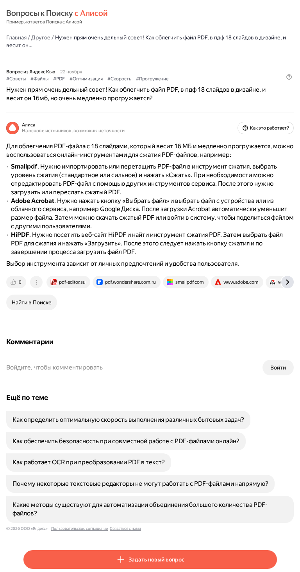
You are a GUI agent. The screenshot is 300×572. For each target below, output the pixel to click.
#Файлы (39, 79)
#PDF (59, 79)
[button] (289, 77)
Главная (16, 37)
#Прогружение (152, 79)
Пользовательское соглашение (79, 528)
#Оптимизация (86, 79)
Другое (40, 37)
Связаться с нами (125, 528)
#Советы (16, 79)
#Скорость (119, 79)
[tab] (16, 282)
